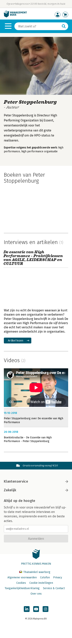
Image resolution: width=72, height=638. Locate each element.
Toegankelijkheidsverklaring (22, 588)
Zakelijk (10, 490)
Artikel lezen (15, 340)
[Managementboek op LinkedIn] (27, 609)
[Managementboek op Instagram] (45, 609)
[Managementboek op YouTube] (36, 609)
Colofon (45, 577)
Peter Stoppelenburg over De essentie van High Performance (33, 420)
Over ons (36, 593)
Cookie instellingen (41, 583)
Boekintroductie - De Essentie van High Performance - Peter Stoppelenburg (28, 439)
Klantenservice (16, 481)
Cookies (21, 583)
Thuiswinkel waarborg (36, 572)
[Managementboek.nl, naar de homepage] (15, 16)
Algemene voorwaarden (22, 577)
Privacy (57, 577)
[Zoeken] (64, 26)
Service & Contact (54, 588)
